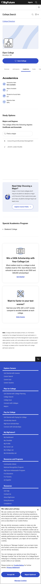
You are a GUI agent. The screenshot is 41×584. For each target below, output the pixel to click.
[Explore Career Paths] (20, 197)
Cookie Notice (19, 565)
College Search (9, 14)
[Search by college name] (32, 14)
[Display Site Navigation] (39, 7)
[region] (20, 159)
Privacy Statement (13, 567)
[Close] (38, 509)
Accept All (10, 574)
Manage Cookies (21, 580)
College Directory (9, 21)
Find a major (11, 134)
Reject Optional (30, 574)
